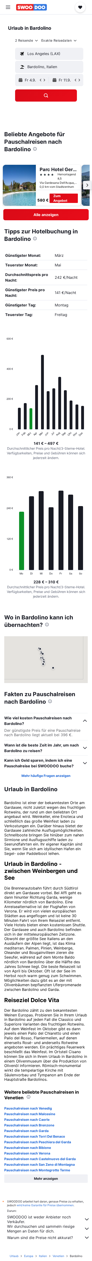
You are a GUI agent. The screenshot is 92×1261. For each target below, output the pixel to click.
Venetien (58, 1256)
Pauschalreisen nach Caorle (27, 1119)
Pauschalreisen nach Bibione (27, 1148)
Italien (43, 1256)
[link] (46, 214)
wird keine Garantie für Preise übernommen (45, 1205)
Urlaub (14, 1256)
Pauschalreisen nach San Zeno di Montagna (39, 1164)
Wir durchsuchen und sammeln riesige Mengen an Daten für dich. (41, 1228)
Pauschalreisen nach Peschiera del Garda (37, 1142)
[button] (8, 7)
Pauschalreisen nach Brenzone (29, 1125)
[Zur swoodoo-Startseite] (31, 7)
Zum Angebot (60, 198)
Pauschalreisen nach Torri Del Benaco (34, 1136)
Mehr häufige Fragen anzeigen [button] (46, 776)
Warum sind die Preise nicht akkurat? (40, 1237)
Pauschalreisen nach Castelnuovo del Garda (40, 1159)
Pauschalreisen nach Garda (26, 1131)
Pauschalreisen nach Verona (27, 1153)
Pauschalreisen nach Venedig (28, 1108)
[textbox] (49, 54)
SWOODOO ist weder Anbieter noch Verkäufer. (39, 1219)
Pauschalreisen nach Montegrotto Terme (37, 1170)
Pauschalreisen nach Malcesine (29, 1114)
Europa (28, 1256)
